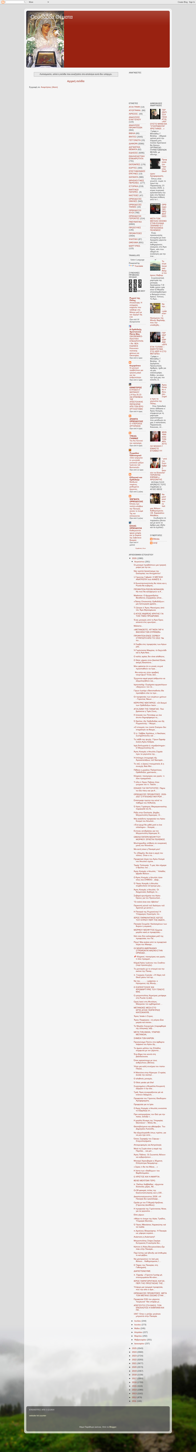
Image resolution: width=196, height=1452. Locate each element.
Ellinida (156, 539)
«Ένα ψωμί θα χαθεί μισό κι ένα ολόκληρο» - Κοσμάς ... (148, 826)
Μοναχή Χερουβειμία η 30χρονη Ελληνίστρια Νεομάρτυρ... (148, 1162)
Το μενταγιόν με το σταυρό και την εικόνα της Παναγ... (149, 970)
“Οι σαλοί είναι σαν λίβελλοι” (146, 902)
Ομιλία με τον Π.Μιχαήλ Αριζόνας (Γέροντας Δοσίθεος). (148, 1203)
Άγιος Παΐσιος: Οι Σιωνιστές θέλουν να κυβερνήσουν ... (149, 1156)
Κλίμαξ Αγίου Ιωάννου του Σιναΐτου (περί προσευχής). (149, 964)
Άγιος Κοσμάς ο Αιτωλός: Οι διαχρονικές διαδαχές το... (146, 891)
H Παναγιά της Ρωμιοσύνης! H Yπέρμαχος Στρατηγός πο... (147, 913)
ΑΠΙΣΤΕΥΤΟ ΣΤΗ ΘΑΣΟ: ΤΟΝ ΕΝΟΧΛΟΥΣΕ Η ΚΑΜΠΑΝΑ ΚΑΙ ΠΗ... (149, 1307)
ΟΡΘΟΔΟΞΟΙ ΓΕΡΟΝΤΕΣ (135, 217)
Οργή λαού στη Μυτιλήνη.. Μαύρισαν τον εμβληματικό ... (148, 1003)
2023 (134, 1356)
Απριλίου (138, 1332)
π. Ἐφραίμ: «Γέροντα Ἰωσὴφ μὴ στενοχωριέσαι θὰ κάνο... (148, 1276)
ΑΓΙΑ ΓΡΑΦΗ (134, 107)
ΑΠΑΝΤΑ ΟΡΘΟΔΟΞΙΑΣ (136, 420)
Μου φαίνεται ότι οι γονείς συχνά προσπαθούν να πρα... (148, 667)
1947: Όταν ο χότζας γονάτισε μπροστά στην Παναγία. (147, 1315)
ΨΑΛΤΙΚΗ (133, 239)
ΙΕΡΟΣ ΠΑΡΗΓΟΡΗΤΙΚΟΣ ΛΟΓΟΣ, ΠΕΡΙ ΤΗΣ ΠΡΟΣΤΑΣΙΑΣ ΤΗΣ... (149, 1282)
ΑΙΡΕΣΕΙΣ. (133, 114)
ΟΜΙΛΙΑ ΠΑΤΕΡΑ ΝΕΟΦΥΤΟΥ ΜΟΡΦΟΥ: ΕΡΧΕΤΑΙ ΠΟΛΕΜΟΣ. (149, 838)
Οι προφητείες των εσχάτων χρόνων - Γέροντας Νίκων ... (150, 698)
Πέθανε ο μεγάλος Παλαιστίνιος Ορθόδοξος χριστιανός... (148, 771)
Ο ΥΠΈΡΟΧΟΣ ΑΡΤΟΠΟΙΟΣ (136, 425)
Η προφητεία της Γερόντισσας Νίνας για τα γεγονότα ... (150, 1210)
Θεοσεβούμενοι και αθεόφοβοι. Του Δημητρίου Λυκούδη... (149, 1127)
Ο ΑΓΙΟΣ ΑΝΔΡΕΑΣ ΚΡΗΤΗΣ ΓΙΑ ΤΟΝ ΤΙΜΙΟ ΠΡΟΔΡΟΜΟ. (148, 615)
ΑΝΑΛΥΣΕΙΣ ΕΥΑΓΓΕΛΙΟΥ (135, 118)
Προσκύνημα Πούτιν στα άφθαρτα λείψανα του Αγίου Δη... (149, 1043)
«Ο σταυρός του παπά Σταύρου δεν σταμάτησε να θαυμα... (150, 728)
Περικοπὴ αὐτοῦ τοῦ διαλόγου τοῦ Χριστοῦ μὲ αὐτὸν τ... (149, 906)
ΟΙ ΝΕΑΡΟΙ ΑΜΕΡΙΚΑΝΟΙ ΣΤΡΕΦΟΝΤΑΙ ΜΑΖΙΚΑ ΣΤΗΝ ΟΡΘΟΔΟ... (148, 950)
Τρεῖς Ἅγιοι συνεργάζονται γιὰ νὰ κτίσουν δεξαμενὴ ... (148, 1093)
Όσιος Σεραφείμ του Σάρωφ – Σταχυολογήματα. (147, 1140)
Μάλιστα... (138, 626)
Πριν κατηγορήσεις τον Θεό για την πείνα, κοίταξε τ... (149, 1115)
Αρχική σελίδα (75, 81)
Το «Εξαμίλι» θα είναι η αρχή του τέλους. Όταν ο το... (148, 854)
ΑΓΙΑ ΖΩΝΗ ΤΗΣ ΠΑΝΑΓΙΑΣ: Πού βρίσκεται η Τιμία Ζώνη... (149, 710)
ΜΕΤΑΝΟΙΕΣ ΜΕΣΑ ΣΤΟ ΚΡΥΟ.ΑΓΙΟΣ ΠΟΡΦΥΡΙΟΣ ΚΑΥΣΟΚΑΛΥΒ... (147, 1010)
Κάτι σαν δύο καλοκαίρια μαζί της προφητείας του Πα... (148, 937)
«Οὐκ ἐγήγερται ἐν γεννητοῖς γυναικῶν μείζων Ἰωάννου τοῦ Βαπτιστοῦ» (137, 462)
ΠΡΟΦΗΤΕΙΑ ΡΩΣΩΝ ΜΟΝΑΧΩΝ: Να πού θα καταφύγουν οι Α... (149, 590)
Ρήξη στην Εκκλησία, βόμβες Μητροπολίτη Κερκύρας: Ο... (148, 814)
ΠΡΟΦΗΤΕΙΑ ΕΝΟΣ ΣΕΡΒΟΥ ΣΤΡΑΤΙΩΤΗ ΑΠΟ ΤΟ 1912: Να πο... (149, 638)
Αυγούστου (139, 562)
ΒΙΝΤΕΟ (132, 137)
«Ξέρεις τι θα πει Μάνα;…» (146, 1167)
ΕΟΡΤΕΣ (133, 168)
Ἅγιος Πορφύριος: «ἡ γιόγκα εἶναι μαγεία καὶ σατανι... (149, 1021)
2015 (134, 1386)
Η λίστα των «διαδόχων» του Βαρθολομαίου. (147, 1172)
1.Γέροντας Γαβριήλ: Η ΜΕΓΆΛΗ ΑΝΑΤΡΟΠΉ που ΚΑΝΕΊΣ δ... (148, 578)
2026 (134, 558)
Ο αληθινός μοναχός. (143, 1079)
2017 (134, 1378)
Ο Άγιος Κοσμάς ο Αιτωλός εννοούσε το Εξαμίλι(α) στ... (150, 1109)
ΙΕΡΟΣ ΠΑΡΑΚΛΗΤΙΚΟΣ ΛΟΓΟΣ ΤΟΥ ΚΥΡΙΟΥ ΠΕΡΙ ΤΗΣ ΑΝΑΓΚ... (150, 919)
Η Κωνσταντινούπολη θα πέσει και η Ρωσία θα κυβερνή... (150, 584)
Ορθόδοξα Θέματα (52, 17)
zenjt (155, 543)
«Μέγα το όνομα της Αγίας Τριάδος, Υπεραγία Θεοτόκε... (150, 1220)
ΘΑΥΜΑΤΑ (133, 177)
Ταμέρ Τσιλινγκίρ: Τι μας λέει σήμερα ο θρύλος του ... (150, 866)
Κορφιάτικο (135, 366)
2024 (134, 1352)
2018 (134, 1375)
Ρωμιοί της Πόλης (135, 299)
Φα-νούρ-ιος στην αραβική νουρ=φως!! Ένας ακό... (146, 673)
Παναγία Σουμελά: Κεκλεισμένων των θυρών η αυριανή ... (150, 925)
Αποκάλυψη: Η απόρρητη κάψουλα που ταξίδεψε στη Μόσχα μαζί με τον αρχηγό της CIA (136, 310)
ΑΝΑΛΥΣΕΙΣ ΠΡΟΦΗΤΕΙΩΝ (135, 126)
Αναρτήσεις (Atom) (49, 87)
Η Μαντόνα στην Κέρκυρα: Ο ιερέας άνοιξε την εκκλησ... (150, 1073)
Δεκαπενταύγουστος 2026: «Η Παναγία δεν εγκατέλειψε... (147, 1197)
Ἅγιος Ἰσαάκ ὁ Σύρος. (143, 1016)
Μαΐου (137, 1328)
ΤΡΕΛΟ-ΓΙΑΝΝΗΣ (134, 437)
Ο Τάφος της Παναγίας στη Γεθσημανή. (146, 1266)
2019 (134, 1371)
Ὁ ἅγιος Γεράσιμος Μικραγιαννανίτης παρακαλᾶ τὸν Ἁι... (150, 807)
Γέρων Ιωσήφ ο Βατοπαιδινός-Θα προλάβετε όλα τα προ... (149, 692)
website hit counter (37, 1416)
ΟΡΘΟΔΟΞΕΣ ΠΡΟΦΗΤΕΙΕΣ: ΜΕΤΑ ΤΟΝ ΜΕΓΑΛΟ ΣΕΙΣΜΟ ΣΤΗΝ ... (150, 1294)
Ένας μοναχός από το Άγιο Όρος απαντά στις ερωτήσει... (148, 621)
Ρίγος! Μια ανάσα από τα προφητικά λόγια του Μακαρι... (150, 943)
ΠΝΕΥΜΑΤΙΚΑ (135, 222)
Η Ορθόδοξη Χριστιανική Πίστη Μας (135, 331)
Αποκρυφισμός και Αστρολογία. (148, 1145)
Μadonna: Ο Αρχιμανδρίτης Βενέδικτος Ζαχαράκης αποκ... (148, 596)
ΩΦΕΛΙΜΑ (133, 242)
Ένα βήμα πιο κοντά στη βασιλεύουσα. (145, 1055)
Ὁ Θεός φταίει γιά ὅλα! (144, 1082)
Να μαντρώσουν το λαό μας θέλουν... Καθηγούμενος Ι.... (147, 1260)
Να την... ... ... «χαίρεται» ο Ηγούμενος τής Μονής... (146, 982)
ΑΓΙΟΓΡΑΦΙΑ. (135, 110)
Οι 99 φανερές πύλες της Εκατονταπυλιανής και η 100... (148, 1191)
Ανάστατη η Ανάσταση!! (144, 1237)
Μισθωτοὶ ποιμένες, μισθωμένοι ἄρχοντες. (134, 485)
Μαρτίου (138, 1336)
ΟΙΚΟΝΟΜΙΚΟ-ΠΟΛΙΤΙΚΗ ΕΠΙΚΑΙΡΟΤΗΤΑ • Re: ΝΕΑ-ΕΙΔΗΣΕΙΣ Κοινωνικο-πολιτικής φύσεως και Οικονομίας (136, 346)
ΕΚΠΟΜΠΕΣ (134, 164)
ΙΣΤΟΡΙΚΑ (133, 186)
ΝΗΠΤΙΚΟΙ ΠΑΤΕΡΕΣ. (133, 191)
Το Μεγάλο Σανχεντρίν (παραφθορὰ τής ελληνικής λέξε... (150, 1027)
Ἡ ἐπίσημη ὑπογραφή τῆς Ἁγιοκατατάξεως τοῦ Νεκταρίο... (149, 759)
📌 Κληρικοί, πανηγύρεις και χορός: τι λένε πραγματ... (150, 958)
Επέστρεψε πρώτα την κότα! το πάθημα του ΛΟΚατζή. (148, 801)
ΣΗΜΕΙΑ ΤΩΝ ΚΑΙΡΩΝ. (144, 1038)
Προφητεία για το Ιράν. (144, 1104)
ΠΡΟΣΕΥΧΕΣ (135, 228)
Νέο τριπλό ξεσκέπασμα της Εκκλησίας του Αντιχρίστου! (147, 572)
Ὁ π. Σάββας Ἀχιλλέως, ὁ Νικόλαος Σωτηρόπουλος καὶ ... (149, 734)
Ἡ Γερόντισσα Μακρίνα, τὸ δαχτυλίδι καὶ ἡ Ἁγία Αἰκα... (150, 651)
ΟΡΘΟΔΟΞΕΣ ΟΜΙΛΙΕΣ (135, 200)
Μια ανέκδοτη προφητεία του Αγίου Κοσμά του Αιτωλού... (149, 820)
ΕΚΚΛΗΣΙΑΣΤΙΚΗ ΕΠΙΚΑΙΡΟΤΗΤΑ (136, 157)
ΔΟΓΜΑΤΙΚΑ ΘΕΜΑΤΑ (134, 148)
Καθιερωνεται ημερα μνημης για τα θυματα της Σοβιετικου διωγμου (135, 535)
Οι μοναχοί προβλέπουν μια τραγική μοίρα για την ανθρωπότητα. (136, 373)
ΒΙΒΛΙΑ (132, 133)
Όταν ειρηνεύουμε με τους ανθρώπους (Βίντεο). (145, 1061)
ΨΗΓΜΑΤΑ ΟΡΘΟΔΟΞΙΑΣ (136, 500)
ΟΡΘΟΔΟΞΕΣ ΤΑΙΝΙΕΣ (135, 206)
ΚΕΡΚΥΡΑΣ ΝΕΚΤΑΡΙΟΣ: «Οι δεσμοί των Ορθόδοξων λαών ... (150, 704)
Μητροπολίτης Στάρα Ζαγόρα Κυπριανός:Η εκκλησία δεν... (147, 1242)
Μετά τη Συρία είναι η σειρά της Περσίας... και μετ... (148, 1150)
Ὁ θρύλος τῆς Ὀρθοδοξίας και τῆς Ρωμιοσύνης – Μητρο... (149, 722)
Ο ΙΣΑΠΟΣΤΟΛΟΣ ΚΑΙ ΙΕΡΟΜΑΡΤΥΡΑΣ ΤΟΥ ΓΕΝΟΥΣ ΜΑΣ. (149, 989)
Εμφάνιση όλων (141, 548)
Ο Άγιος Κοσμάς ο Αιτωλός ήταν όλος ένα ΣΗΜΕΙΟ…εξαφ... (148, 878)
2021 (134, 1363)
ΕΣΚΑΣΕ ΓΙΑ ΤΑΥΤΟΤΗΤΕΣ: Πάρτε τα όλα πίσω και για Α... (149, 789)
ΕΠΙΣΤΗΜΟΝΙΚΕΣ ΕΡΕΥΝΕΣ (137, 172)
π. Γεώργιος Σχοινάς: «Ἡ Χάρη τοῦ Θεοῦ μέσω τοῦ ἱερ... (149, 976)
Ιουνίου (137, 1325)
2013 (134, 1393)
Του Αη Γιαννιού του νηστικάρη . (136, 442)
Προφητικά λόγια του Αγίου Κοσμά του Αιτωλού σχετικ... (149, 860)
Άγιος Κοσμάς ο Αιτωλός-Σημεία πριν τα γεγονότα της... (148, 753)
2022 (134, 1360)
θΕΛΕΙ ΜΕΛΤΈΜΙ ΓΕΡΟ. (145, 1181)
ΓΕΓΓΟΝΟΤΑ (135, 140)
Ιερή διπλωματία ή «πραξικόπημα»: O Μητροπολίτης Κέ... (150, 747)
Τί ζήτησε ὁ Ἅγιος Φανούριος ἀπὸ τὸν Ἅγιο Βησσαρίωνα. (149, 609)
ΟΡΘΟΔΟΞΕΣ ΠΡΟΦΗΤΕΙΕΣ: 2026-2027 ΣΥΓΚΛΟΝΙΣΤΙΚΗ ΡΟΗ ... (150, 795)
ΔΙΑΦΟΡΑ (133, 144)
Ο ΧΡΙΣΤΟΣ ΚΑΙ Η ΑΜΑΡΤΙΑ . (147, 1177)
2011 (134, 1401)
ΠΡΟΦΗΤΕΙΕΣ (135, 233)
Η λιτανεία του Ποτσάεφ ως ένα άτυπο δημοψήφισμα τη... (148, 716)
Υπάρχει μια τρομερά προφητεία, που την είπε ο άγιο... (148, 1288)
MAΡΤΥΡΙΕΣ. (135, 246)
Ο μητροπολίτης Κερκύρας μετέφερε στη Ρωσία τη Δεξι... (150, 996)
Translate (139, 266)
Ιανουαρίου (139, 1344)
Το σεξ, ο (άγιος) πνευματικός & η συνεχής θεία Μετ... (149, 765)
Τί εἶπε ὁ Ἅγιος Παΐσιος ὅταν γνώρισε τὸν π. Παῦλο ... (146, 783)
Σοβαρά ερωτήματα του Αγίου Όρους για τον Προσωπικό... (148, 897)
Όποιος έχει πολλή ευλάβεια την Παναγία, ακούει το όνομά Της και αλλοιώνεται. (136, 510)
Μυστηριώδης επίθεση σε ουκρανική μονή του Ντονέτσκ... (150, 844)
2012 (134, 1397)
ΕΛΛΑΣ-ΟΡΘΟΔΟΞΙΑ (136, 527)
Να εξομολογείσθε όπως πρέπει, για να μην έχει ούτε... (150, 1134)
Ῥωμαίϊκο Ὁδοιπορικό (135, 454)
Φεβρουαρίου (140, 1340)
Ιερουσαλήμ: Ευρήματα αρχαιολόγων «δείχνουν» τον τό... (150, 686)
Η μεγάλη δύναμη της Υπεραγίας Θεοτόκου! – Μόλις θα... (148, 1121)
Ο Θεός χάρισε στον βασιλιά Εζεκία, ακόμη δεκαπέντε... (150, 661)
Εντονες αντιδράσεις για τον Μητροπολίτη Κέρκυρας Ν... (147, 832)
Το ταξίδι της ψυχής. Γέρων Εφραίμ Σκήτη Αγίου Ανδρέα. (149, 740)
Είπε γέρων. (139, 1215)
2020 (134, 1367)
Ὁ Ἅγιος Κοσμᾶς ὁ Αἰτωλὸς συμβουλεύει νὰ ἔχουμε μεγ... (148, 884)
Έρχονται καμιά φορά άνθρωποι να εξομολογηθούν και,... (149, 679)
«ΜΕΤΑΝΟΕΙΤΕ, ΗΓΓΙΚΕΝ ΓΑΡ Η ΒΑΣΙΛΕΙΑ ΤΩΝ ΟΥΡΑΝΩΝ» (148, 631)
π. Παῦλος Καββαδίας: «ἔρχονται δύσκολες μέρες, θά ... (148, 1185)
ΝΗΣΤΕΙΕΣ (134, 195)
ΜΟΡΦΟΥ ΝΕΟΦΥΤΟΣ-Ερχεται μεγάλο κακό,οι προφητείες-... (148, 931)
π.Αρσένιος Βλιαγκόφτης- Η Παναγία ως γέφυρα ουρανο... (150, 1232)
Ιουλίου (137, 1321)
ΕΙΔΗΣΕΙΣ (133, 153)
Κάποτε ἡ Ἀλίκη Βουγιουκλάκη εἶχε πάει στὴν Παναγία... (149, 1248)
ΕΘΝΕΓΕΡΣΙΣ (136, 388)
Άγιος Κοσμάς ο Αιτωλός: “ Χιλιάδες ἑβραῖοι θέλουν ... (149, 872)
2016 (134, 1382)
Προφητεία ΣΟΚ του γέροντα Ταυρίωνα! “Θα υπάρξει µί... (147, 1300)
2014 (134, 1390)
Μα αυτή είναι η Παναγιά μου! (147, 849)
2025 (134, 1348)
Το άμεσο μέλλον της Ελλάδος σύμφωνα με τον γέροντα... (147, 1049)
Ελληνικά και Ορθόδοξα (136, 478)
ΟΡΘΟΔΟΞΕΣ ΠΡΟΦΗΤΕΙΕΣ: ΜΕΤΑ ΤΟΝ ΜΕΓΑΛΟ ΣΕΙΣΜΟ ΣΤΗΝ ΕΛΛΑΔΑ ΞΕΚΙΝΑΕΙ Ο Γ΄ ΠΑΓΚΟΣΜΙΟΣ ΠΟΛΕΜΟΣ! (158, 217)
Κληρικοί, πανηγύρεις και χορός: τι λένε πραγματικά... (149, 777)
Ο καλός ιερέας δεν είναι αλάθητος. (149, 656)
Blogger (112, 1427)
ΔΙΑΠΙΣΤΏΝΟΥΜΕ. (142, 1271)
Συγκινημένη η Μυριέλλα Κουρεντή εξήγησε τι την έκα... (149, 1087)
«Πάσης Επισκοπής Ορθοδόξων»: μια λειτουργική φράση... (149, 602)
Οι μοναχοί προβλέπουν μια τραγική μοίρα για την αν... (150, 566)
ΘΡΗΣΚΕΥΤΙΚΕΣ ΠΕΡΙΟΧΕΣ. (136, 181)
